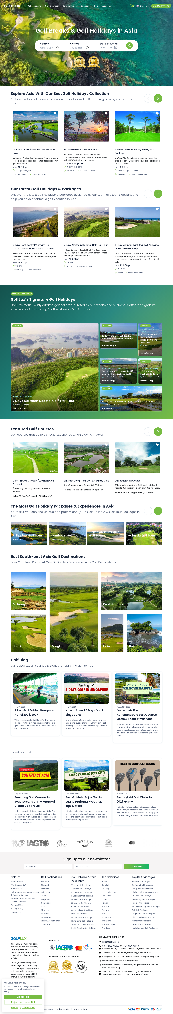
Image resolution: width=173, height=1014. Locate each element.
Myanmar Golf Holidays (81, 917)
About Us (106, 5)
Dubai (104, 899)
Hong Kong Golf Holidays (82, 921)
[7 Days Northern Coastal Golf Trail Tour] (86, 222)
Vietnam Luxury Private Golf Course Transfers (23, 900)
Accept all (23, 996)
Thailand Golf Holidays (81, 888)
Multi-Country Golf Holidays (83, 928)
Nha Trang (106, 895)
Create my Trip (161, 6)
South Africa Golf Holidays (82, 924)
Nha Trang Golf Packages (143, 899)
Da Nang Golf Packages (142, 885)
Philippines (45, 899)
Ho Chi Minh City (109, 892)
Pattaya (105, 910)
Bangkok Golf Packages (142, 888)
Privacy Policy (17, 908)
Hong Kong (46, 917)
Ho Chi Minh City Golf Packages (146, 906)
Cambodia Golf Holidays (82, 910)
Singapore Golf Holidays (82, 903)
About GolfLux (17, 881)
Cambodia (45, 903)
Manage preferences (23, 1007)
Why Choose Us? (18, 885)
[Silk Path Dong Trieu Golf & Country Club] (86, 457)
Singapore (106, 920)
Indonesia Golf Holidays (81, 892)
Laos (43, 906)
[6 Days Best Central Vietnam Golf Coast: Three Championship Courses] (35, 222)
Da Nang (105, 888)
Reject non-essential (23, 1002)
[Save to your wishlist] (55, 113)
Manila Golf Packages (141, 920)
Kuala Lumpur (108, 917)
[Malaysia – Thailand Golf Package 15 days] (35, 126)
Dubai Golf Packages (141, 924)
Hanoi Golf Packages (141, 881)
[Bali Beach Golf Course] (137, 457)
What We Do (16, 888)
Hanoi (104, 881)
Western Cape (108, 924)
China (43, 895)
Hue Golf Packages (140, 903)
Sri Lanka (45, 913)
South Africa (46, 924)
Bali (103, 913)
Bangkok (105, 885)
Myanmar (45, 910)
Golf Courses (51, 5)
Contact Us (16, 912)
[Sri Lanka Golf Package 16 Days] (86, 126)
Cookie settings (80, 1009)
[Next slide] (158, 98)
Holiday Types (69, 5)
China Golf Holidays (80, 906)
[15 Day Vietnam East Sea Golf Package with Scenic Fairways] (137, 222)
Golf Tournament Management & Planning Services (25, 893)
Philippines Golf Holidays (82, 896)
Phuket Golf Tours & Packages (145, 892)
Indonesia (45, 892)
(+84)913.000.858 (131, 946)
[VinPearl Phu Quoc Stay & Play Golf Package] (137, 126)
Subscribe (137, 866)
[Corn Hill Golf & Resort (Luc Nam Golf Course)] (35, 457)
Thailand (45, 885)
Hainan (105, 903)
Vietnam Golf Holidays (81, 885)
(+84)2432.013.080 (110, 946)
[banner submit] (129, 45)
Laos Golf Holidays (79, 913)
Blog (96, 5)
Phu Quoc (106, 928)
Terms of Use (17, 905)
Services (85, 5)
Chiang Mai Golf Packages (143, 917)
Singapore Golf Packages (143, 913)
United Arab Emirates (50, 920)
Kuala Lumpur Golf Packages (144, 928)
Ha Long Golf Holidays (141, 895)
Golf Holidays (34, 5)
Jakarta (105, 906)
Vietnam (45, 881)
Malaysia (45, 888)
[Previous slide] (148, 511)
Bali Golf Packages (140, 910)
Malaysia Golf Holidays (81, 899)
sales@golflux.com (110, 942)
